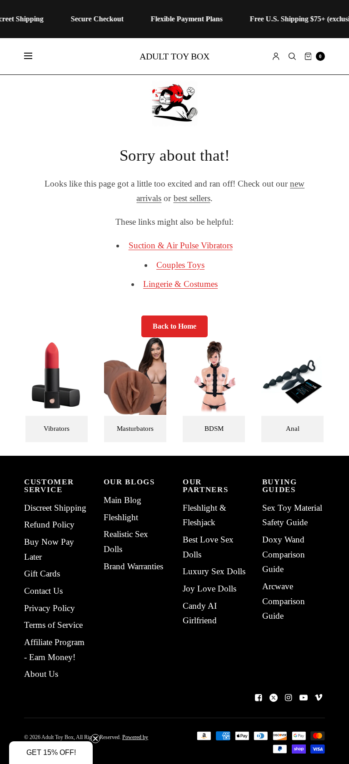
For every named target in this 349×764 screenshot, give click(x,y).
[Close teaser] (95, 738)
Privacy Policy (49, 608)
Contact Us (43, 591)
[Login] (276, 56)
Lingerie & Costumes (180, 284)
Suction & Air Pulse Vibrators (181, 245)
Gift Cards (42, 573)
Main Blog (122, 500)
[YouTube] (303, 698)
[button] (51, 752)
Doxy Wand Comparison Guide (283, 554)
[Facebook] (258, 698)
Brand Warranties (133, 566)
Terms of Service (53, 625)
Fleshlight (121, 517)
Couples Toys (180, 265)
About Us (41, 674)
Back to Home (174, 326)
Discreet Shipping (55, 508)
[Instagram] (288, 698)
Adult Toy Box (174, 56)
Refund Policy (49, 524)
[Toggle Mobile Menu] (34, 56)
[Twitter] (273, 698)
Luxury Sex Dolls (214, 571)
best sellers (192, 198)
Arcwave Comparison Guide (283, 601)
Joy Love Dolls (209, 588)
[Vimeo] (318, 698)
